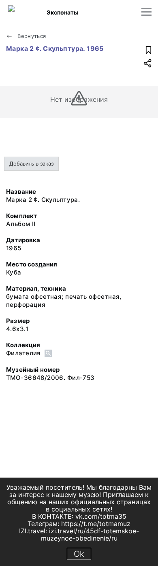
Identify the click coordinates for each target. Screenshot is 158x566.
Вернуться (31, 36)
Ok (79, 554)
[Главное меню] (146, 12)
